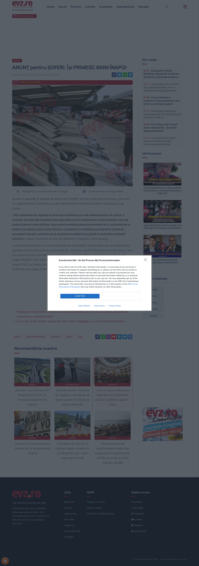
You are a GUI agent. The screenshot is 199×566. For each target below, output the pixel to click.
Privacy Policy (115, 306)
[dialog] (99, 283)
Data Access (99, 306)
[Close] (146, 260)
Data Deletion (84, 306)
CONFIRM (80, 296)
